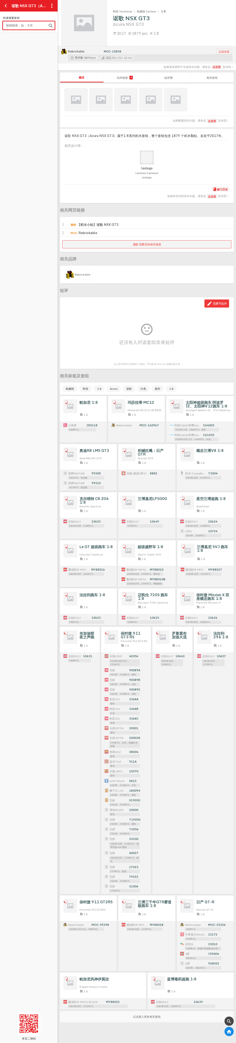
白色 (143, 388)
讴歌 (129, 388)
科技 (85, 388)
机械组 (70, 388)
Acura (114, 388)
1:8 (99, 388)
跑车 (157, 388)
